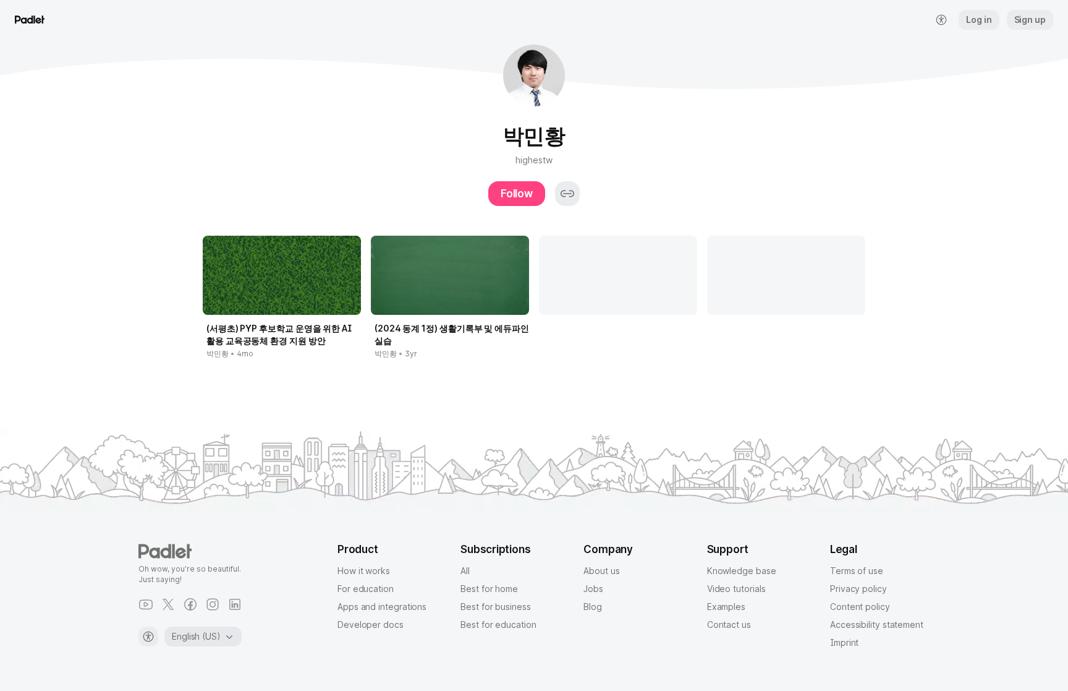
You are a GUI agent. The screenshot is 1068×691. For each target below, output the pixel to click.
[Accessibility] (148, 636)
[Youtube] (145, 604)
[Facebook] (190, 604)
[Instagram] (212, 604)
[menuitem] (941, 20)
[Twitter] (168, 604)
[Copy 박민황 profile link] (567, 193)
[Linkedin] (234, 604)
